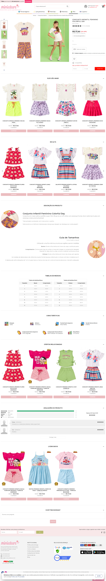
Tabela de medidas (80, 49)
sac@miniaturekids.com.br (8, 558)
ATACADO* (28, 1)
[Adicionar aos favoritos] (74, 59)
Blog (28, 557)
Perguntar (53, 521)
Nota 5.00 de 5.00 (92, 413)
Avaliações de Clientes (33, 553)
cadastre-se (93, 7)
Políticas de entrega (32, 545)
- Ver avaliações (85, 25)
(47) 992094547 (6, 554)
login (96, 5)
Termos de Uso (31, 555)
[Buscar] (67, 6)
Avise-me (100, 68)
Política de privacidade (33, 551)
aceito (99, 576)
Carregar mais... (53, 437)
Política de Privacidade (17, 577)
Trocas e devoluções (33, 547)
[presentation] (2, 171)
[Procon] (7, 562)
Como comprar (31, 549)
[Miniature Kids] (10, 6)
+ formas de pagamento (79, 35)
